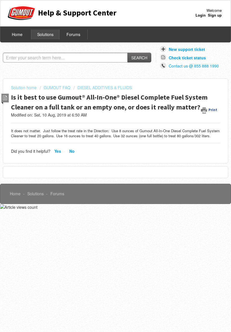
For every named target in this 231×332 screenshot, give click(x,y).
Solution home (24, 87)
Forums (73, 34)
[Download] (105, 162)
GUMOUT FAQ (57, 87)
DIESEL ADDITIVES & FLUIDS (104, 87)
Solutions (45, 34)
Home (17, 34)
